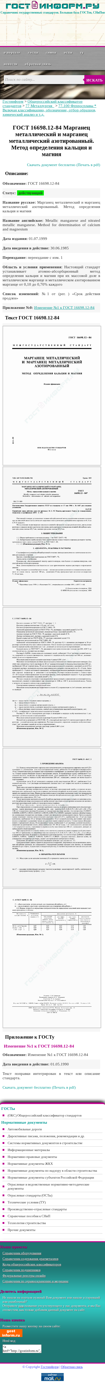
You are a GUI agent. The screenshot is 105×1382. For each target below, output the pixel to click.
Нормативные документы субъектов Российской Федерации (51, 1177)
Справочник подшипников (22, 1270)
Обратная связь (38, 64)
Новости (10, 64)
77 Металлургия (39, 106)
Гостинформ (13, 101)
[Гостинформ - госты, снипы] (52, 8)
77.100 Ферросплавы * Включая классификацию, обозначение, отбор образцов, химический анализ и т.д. (49, 110)
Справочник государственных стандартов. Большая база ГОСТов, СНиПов (53, 12)
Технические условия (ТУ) (27, 1202)
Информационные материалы (29, 1150)
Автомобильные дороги (25, 1129)
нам (21, 1306)
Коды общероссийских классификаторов (32, 1264)
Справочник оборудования (22, 1253)
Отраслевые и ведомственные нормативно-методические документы (48, 1186)
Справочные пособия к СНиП (29, 1216)
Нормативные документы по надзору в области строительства (52, 1170)
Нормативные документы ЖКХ (30, 1164)
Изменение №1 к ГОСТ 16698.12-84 (64, 308)
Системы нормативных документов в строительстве (45, 1143)
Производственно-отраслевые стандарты (37, 1209)
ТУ (82, 52)
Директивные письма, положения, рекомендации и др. (46, 1136)
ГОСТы (33, 52)
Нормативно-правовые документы (32, 1157)
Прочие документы (21, 1230)
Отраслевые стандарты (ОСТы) (30, 1195)
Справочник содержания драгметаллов (30, 1259)
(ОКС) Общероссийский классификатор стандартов (45, 1115)
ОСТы (68, 52)
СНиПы (51, 52)
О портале (12, 52)
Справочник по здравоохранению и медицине (36, 1281)
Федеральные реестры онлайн (24, 1276)
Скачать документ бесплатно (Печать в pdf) (63, 165)
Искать (94, 80)
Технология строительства (27, 1223)
